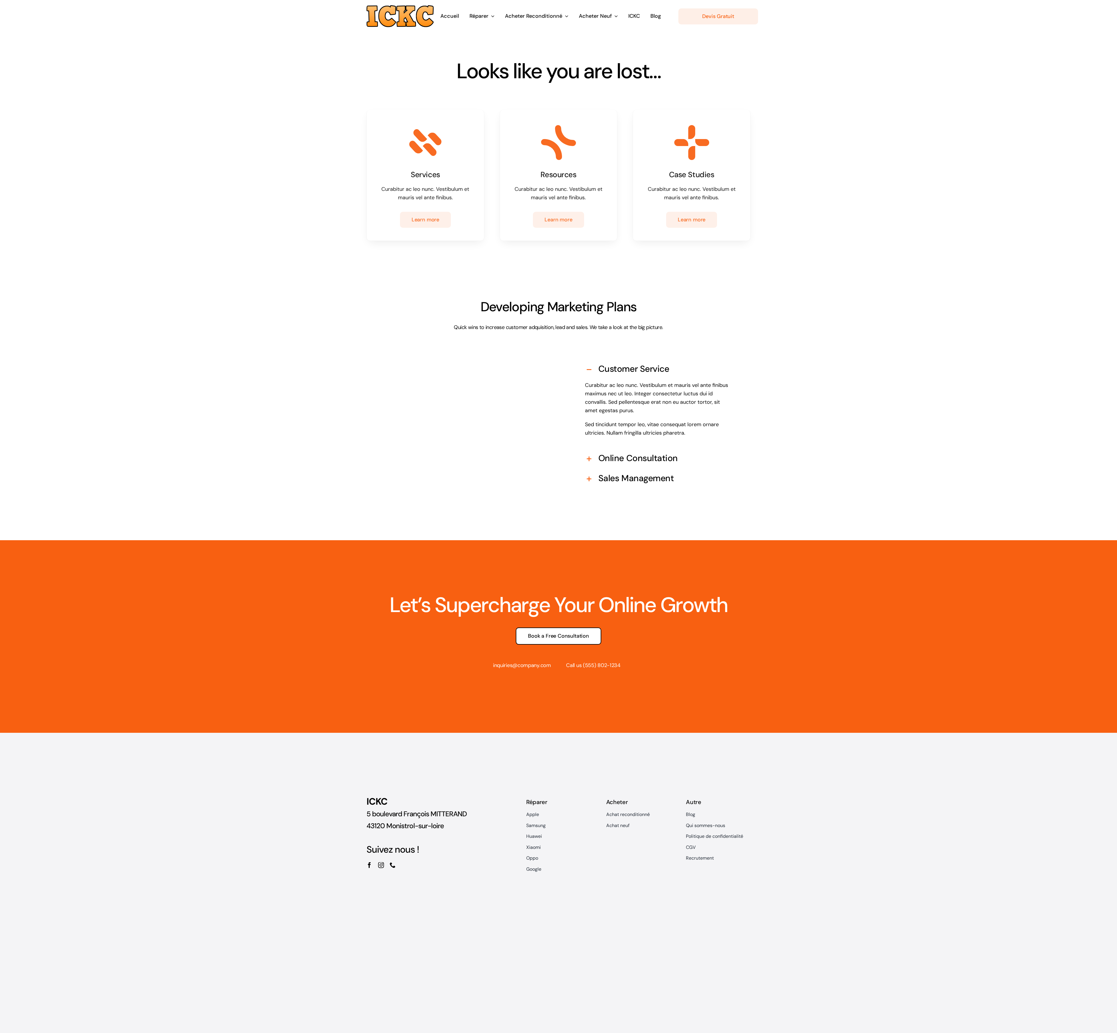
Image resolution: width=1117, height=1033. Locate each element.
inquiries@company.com (522, 665)
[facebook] (369, 865)
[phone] (393, 865)
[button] (658, 369)
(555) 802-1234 (601, 665)
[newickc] (400, 8)
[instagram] (381, 865)
